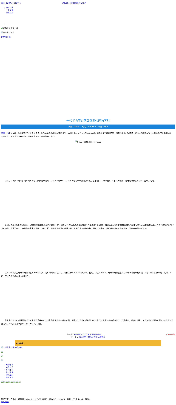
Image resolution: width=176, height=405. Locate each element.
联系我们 (82, 3)
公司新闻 (9, 13)
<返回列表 (170, 334)
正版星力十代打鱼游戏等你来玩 (87, 334)
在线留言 (74, 3)
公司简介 (9, 3)
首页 (3, 3)
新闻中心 (17, 3)
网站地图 (5, 402)
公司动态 (9, 7)
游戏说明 (66, 3)
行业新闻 (9, 10)
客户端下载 (6, 37)
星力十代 (5, 133)
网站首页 (9, 365)
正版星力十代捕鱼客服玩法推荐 (91, 337)
